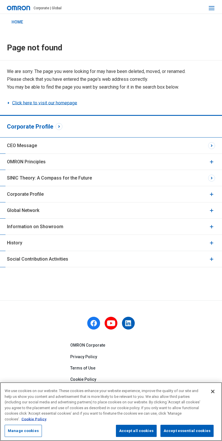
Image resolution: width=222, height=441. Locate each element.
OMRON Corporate (87, 345)
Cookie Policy (83, 379)
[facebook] (93, 323)
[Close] (212, 391)
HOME (17, 22)
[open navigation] (211, 8)
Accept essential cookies (187, 431)
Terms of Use (82, 368)
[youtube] (111, 323)
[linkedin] (128, 323)
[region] (111, 411)
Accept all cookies (136, 431)
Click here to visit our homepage (44, 103)
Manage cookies (23, 431)
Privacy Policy (83, 356)
